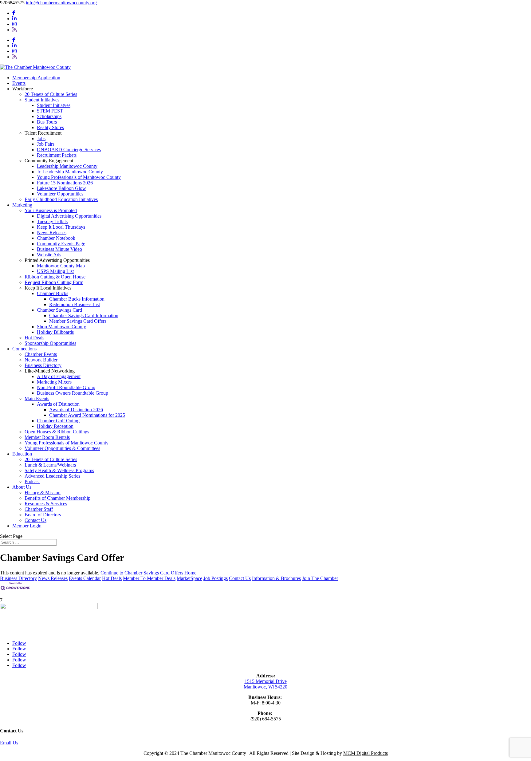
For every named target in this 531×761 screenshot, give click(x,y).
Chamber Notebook (56, 238)
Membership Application (36, 77)
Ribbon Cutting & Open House (55, 276)
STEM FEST (50, 110)
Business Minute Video (59, 249)
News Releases (51, 232)
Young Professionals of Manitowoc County (79, 177)
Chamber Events (41, 354)
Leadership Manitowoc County (67, 166)
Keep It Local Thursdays (61, 227)
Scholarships (49, 116)
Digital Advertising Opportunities (69, 216)
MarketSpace (189, 578)
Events (19, 83)
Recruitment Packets (57, 155)
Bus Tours (47, 121)
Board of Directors (43, 514)
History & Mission (43, 492)
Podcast (32, 481)
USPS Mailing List (55, 271)
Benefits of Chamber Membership (57, 498)
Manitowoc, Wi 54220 (265, 686)
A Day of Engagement (59, 376)
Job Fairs (45, 144)
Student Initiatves (53, 105)
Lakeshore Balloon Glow (61, 188)
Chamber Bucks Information (76, 299)
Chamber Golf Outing (58, 420)
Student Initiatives (42, 99)
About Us (21, 487)
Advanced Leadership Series (52, 476)
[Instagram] (14, 24)
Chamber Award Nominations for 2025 (87, 415)
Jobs (41, 138)
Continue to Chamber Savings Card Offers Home (148, 572)
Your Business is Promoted (51, 210)
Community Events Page (61, 243)
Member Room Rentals (47, 437)
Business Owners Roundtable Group (72, 393)
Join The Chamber (320, 578)
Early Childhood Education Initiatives (61, 199)
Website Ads (49, 254)
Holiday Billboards (55, 332)
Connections (24, 348)
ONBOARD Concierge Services (69, 149)
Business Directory (43, 365)
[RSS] (14, 29)
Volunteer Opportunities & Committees (62, 448)
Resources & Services (46, 503)
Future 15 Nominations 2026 (65, 182)
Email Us (9, 742)
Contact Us (35, 520)
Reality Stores (50, 127)
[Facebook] (13, 13)
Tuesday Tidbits (52, 221)
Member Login (26, 525)
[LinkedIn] (14, 18)
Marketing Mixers (54, 381)
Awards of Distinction (58, 404)
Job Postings (215, 578)
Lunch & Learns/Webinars (50, 464)
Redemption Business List (74, 304)
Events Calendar (85, 578)
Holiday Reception (55, 426)
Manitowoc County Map (61, 265)
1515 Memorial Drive (266, 681)
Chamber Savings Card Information (83, 315)
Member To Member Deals (149, 578)
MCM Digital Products (365, 753)
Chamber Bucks (52, 293)
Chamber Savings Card (59, 310)
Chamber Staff (39, 509)
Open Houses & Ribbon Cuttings (57, 431)
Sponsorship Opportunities (50, 343)
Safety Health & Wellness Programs (59, 470)
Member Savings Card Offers (77, 321)
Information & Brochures (276, 578)
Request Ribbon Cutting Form (54, 282)
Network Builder (41, 359)
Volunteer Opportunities (60, 193)
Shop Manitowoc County (61, 326)
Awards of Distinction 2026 (76, 409)
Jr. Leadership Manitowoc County (70, 171)
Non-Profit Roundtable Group (66, 387)
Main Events (37, 398)
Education (22, 453)
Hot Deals (34, 337)
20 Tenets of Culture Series (51, 94)
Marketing (22, 204)
